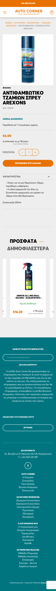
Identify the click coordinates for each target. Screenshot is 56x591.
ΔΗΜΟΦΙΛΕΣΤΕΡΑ (28, 248)
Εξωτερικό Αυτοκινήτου (28, 500)
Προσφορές (28, 517)
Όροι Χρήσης (28, 484)
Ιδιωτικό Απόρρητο (28, 487)
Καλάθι (28, 543)
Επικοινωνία (28, 490)
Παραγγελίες (28, 533)
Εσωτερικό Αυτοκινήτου (28, 504)
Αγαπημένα (28, 540)
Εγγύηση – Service (28, 563)
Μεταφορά (28, 514)
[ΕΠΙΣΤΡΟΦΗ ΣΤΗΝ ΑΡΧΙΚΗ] (28, 12)
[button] (5, 12)
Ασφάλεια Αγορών (28, 566)
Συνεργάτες (28, 481)
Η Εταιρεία (28, 477)
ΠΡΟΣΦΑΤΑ (23, 241)
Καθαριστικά (33, 23)
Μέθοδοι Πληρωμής (28, 553)
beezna (44, 583)
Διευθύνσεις (28, 537)
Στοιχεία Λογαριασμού (28, 530)
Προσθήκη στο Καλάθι (28, 163)
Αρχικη (8, 23)
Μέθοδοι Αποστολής (28, 556)
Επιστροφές (28, 560)
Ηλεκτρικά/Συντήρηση (28, 507)
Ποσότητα (9, 152)
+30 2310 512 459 (28, 3)
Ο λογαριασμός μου (28, 527)
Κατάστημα (19, 23)
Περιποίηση (28, 510)
